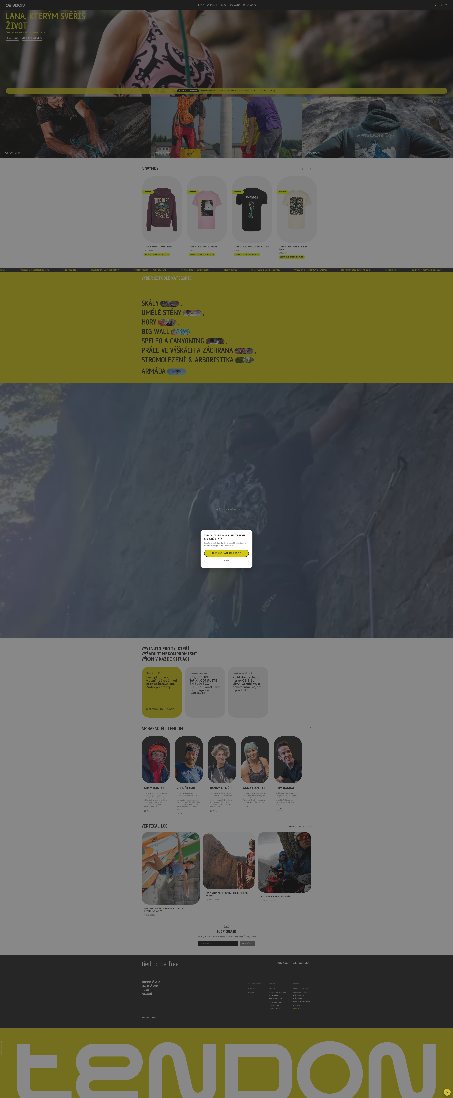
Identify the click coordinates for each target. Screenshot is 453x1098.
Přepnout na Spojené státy (226, 553)
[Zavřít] (249, 534)
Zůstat (226, 561)
